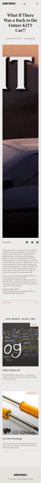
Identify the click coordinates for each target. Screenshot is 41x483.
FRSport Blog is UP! (11, 370)
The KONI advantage (12, 438)
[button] (24, 4)
